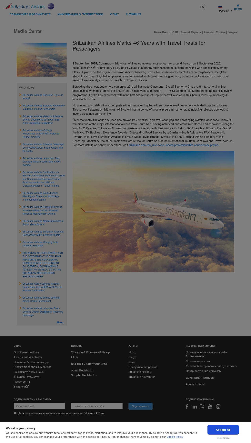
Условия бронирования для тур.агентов (211, 366)
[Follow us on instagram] (218, 406)
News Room (162, 32)
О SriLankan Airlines (26, 352)
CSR (175, 32)
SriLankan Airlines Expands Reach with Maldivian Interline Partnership (44, 107)
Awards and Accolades (28, 357)
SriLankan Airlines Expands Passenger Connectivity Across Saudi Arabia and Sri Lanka (43, 147)
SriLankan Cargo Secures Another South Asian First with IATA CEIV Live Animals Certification (42, 287)
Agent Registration (82, 370)
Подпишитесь (140, 406)
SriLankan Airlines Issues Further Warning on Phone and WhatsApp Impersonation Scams (41, 196)
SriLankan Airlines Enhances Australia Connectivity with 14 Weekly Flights (43, 233)
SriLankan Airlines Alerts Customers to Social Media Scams (43, 222)
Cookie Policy (175, 436)
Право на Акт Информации (31, 362)
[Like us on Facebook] (187, 406)
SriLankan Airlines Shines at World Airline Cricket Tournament (41, 299)
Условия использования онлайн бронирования (206, 354)
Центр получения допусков (203, 371)
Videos (221, 32)
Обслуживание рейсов (142, 367)
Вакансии (20, 386)
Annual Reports (191, 32)
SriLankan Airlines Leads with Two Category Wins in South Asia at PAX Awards (42, 161)
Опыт (114, 14)
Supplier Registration (84, 375)
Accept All (223, 430)
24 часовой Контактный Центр (90, 352)
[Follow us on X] (202, 406)
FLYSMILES (133, 14)
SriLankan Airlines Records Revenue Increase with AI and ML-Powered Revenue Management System (42, 210)
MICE (131, 352)
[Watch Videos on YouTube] (210, 406)
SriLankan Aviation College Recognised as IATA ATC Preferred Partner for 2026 (41, 133)
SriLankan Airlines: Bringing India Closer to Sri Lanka (40, 243)
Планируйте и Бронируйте (30, 14)
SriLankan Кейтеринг (141, 377)
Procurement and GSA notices (32, 367)
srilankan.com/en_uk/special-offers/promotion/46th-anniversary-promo (173, 145)
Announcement (195, 384)
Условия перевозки (198, 361)
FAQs (74, 357)
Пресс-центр (22, 381)
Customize (223, 437)
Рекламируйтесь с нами (29, 372)
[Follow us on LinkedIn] (195, 406)
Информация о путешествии (80, 14)
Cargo (132, 357)
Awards (209, 32)
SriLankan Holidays (140, 372)
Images (232, 32)
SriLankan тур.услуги (27, 377)
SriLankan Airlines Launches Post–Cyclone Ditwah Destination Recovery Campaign (43, 311)
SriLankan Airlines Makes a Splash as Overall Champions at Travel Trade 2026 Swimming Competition (43, 119)
